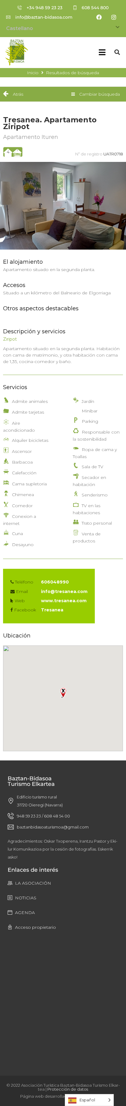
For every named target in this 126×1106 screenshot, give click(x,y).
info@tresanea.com (64, 591)
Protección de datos (67, 1089)
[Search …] (117, 52)
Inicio (33, 72)
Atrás (17, 94)
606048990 (55, 582)
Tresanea (52, 610)
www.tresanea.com (64, 600)
